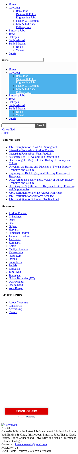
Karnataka (14, 242)
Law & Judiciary (25, 24)
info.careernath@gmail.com (31, 444)
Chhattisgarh (16, 216)
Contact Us (15, 305)
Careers (13, 312)
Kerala (12, 245)
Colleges (14, 37)
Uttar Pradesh (16, 281)
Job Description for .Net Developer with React (35, 192)
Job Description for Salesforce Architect (31, 195)
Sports (12, 53)
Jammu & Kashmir (19, 236)
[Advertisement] (39, 362)
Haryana (14, 229)
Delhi (12, 219)
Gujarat (13, 226)
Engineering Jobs (26, 17)
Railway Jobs (23, 27)
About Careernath (19, 302)
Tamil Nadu (15, 271)
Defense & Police (26, 14)
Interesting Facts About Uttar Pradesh (30, 153)
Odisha (13, 258)
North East (15, 255)
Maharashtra (16, 252)
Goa (11, 223)
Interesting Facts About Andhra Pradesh (31, 150)
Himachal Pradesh (19, 232)
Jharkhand (14, 239)
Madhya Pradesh (18, 249)
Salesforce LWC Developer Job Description (34, 156)
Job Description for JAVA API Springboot (33, 147)
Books (19, 46)
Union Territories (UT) (22, 278)
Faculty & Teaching (27, 20)
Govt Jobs (14, 7)
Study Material (17, 43)
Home (12, 4)
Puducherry (15, 262)
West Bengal (16, 288)
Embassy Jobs (17, 30)
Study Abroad (17, 40)
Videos (20, 50)
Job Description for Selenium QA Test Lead (34, 199)
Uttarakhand (16, 284)
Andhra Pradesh (18, 213)
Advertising (15, 309)
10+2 (12, 33)
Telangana (14, 275)
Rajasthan (14, 268)
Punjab (13, 265)
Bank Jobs (22, 10)
